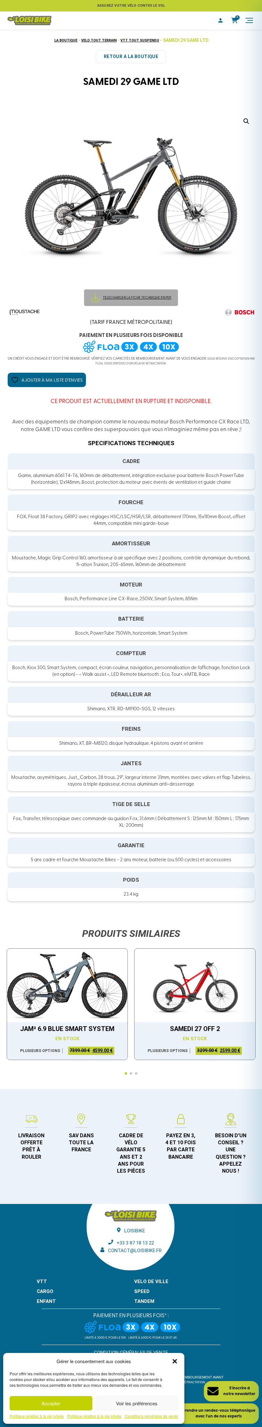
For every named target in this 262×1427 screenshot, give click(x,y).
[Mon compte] (220, 20)
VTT (42, 1281)
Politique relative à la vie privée (37, 1416)
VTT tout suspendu (139, 40)
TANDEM (144, 1301)
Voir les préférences (137, 1403)
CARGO (45, 1291)
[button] (175, 1361)
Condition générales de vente (131, 1353)
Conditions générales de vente (151, 1416)
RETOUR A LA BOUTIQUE (131, 56)
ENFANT (46, 1301)
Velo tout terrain (99, 40)
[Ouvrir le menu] (249, 20)
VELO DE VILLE (151, 1281)
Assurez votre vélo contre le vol (131, 6)
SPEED (142, 1291)
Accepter (51, 1403)
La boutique (65, 40)
